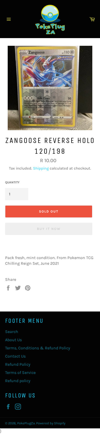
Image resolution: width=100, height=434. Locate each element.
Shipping (41, 168)
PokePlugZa (26, 423)
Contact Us (15, 356)
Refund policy (17, 380)
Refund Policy (17, 364)
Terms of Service (20, 372)
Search (11, 331)
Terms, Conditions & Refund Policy (37, 348)
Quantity (12, 182)
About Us (13, 339)
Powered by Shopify (50, 423)
